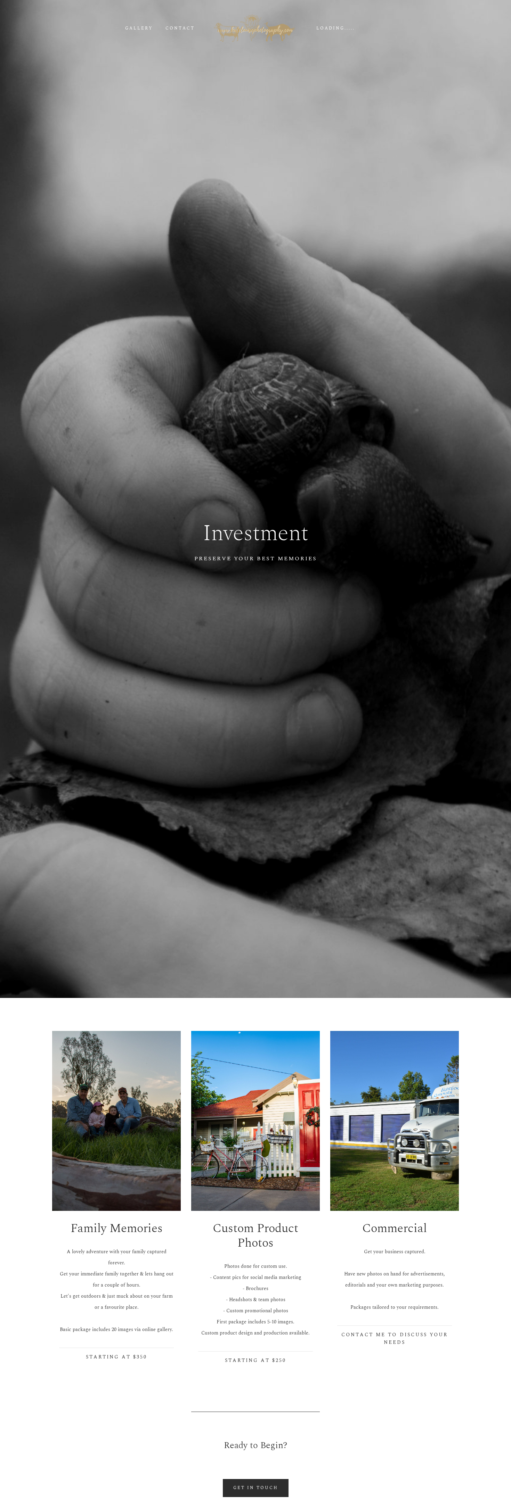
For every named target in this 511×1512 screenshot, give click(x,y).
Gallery (139, 28)
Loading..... (335, 28)
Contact (180, 28)
